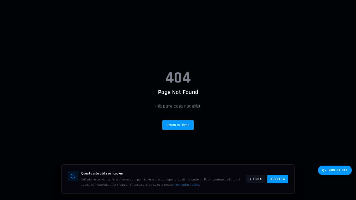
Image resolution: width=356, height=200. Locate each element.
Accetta (278, 179)
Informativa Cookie (186, 185)
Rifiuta (255, 179)
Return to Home (178, 125)
